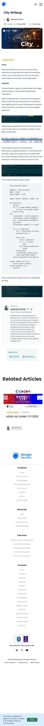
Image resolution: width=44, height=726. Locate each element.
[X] (22, 650)
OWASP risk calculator (22, 552)
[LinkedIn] (17, 650)
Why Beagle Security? (22, 484)
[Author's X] (27, 309)
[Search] (35, 4)
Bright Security (22, 606)
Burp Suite (22, 625)
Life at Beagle (22, 480)
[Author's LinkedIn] (31, 309)
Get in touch (22, 488)
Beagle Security (4, 4)
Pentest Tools (22, 617)
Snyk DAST (22, 609)
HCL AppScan (22, 598)
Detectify (22, 582)
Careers (22, 492)
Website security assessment (22, 540)
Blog (22, 514)
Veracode (22, 578)
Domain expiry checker (22, 548)
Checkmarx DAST (22, 621)
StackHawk (22, 590)
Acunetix (22, 574)
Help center (22, 518)
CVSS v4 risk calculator (22, 556)
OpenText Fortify (22, 613)
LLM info (22, 496)
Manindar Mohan (17, 19)
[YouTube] (27, 650)
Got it (32, 720)
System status (34, 662)
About (22, 472)
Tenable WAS (22, 601)
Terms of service (10, 662)
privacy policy (9, 723)
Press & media (22, 500)
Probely (22, 586)
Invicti (22, 570)
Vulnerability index (22, 526)
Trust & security (22, 476)
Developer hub (22, 522)
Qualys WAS (22, 594)
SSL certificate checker (22, 544)
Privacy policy (23, 662)
